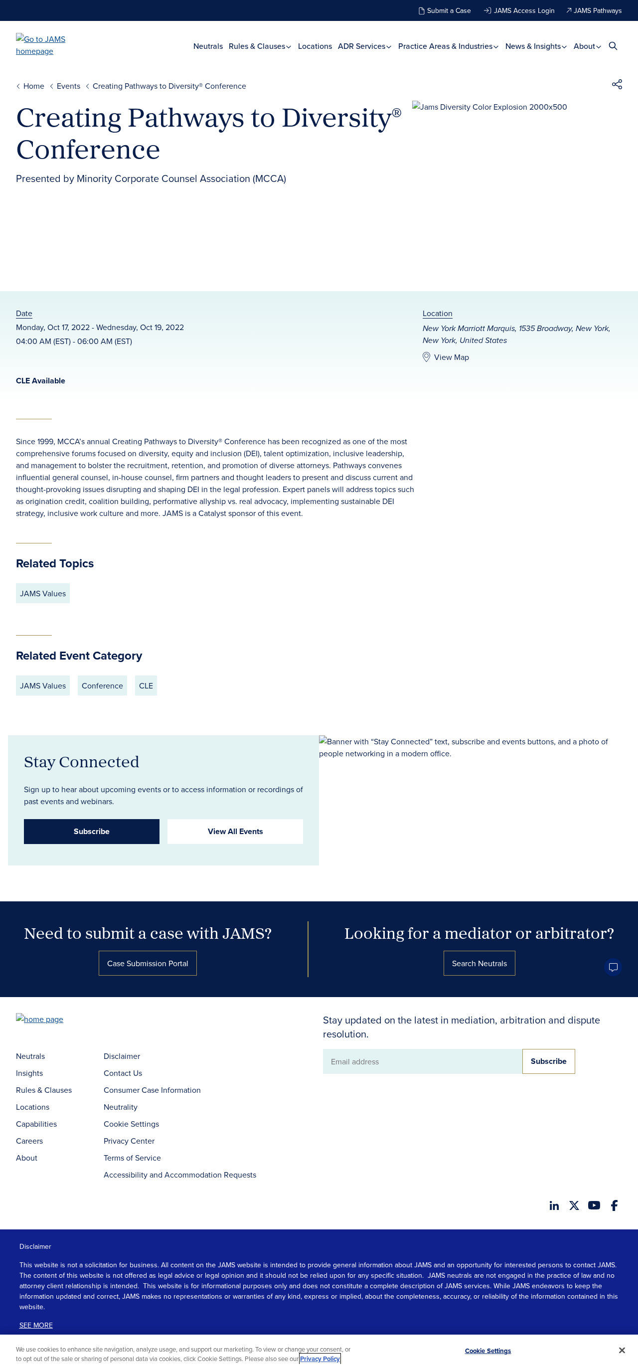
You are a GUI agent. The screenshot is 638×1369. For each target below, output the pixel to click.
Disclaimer (122, 1055)
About (585, 46)
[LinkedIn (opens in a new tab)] (554, 1205)
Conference (102, 685)
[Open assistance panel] (613, 967)
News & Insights (534, 46)
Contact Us (123, 1072)
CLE (146, 685)
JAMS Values (43, 593)
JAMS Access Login (524, 10)
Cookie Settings (131, 1123)
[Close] (622, 1351)
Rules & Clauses (258, 46)
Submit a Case (449, 10)
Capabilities (36, 1123)
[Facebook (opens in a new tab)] (614, 1205)
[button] (617, 85)
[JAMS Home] (55, 45)
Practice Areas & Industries (446, 46)
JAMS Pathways (598, 10)
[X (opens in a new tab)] (574, 1205)
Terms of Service (132, 1157)
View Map (451, 356)
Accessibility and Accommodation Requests (180, 1174)
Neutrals (208, 46)
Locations (315, 46)
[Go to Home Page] (55, 1020)
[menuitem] (208, 46)
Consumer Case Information (152, 1089)
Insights (29, 1072)
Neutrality (121, 1106)
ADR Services (362, 46)
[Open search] (613, 45)
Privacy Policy (320, 1359)
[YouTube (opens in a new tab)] (594, 1205)
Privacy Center (129, 1140)
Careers (29, 1140)
